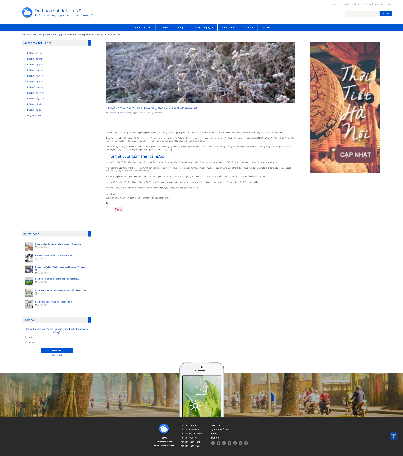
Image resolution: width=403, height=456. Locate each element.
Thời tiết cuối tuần (35, 104)
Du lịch (266, 27)
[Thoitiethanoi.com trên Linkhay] (224, 443)
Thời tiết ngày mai (35, 59)
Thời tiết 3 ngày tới (35, 70)
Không (32, 342)
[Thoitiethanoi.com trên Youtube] (246, 443)
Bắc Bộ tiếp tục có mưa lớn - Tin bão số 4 (53, 301)
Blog (180, 27)
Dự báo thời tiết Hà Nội (58, 11)
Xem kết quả (56, 355)
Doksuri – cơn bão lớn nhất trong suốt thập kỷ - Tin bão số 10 (61, 268)
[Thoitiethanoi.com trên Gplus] (213, 443)
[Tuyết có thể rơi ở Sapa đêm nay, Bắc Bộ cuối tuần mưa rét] (200, 72)
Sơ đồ (352, 4)
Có (30, 337)
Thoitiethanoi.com (30, 34)
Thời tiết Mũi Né (188, 437)
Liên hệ (388, 4)
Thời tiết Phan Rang (189, 441)
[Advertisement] (200, 122)
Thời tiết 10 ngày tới (35, 93)
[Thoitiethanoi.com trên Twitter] (240, 443)
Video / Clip (228, 27)
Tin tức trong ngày (203, 27)
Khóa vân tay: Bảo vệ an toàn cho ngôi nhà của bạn (58, 243)
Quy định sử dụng (364, 4)
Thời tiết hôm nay (34, 53)
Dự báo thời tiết (142, 27)
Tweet (108, 203)
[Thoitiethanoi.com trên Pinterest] (235, 443)
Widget (334, 4)
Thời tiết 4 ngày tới (35, 76)
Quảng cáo (378, 4)
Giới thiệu (344, 4)
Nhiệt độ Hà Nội (34, 115)
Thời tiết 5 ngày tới (35, 81)
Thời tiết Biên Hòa (189, 429)
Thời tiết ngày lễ (34, 110)
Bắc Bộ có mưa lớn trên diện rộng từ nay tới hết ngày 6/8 (60, 290)
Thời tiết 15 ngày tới (35, 98)
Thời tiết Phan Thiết (189, 445)
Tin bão (164, 27)
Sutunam (170, 445)
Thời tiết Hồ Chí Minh (190, 433)
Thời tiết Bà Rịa (187, 425)
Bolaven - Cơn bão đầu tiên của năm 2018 (53, 255)
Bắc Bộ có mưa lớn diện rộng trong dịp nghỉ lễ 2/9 (57, 278)
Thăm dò (248, 27)
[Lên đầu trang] (393, 436)
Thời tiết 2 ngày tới (35, 64)
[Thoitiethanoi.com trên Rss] (229, 443)
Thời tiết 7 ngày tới (35, 87)
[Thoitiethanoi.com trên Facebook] (218, 443)
